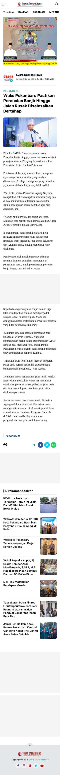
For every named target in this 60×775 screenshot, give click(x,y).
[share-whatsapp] (53, 445)
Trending (8, 12)
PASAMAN (39, 12)
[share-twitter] (47, 445)
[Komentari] (5, 445)
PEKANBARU (11, 91)
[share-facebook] (40, 445)
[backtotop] (30, 746)
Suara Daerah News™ (39, 759)
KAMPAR (23, 12)
